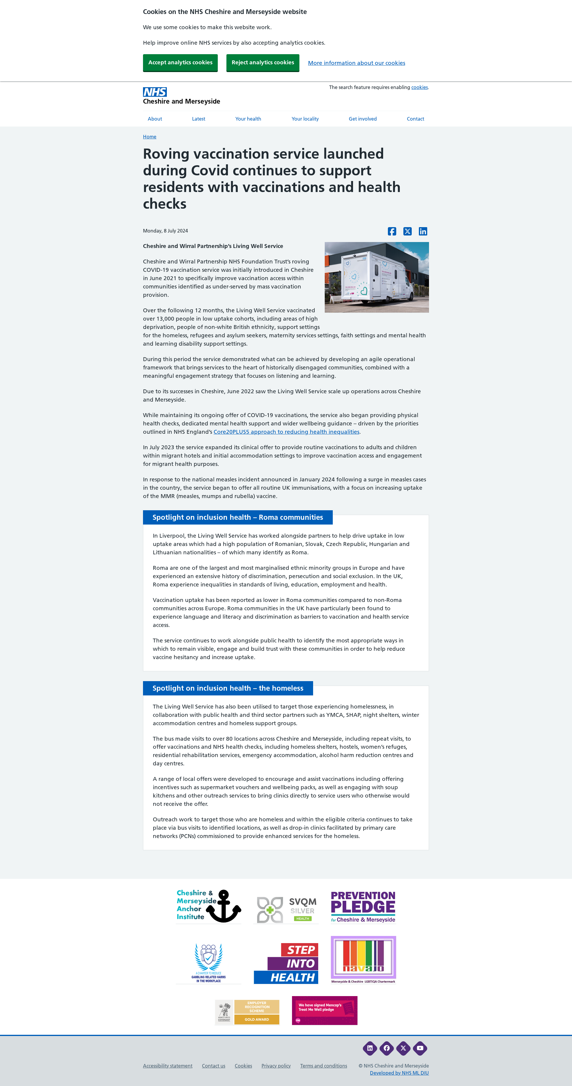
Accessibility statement (167, 1066)
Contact (415, 119)
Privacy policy (276, 1066)
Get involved (363, 119)
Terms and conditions (323, 1066)
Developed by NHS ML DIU (399, 1073)
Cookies (243, 1066)
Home (149, 137)
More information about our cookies (356, 63)
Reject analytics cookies (263, 62)
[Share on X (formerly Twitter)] (408, 233)
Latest (198, 119)
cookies (419, 87)
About (155, 119)
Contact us (213, 1066)
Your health (248, 119)
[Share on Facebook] (392, 233)
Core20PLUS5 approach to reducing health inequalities (286, 431)
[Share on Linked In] (423, 233)
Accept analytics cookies (180, 62)
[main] (286, 512)
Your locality (305, 119)
